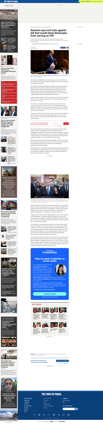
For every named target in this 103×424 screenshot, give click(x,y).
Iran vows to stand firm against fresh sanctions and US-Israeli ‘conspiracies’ (8, 214)
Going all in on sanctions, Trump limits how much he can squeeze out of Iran (11, 236)
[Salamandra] (62, 421)
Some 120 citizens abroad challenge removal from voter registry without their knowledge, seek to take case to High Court (9, 405)
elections (38, 355)
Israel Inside (26, 402)
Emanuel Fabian (4, 28)
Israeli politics (33, 355)
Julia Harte (10, 246)
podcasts (26, 409)
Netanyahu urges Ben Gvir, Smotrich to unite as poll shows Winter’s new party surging (45, 316)
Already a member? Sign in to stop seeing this (50, 296)
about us (45, 402)
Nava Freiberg (8, 239)
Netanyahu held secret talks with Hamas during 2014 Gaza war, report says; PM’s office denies (12, 159)
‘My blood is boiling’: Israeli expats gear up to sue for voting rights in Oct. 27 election (9, 397)
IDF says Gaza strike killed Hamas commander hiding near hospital (8, 71)
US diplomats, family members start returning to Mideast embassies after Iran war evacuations (12, 251)
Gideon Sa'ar (43, 355)
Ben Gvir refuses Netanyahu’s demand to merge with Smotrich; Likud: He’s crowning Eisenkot (62, 316)
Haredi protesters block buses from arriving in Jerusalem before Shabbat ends (9, 90)
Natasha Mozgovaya (9, 401)
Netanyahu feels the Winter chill (54, 329)
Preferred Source (55, 43)
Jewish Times (27, 400)
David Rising (15, 232)
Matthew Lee (10, 254)
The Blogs (26, 407)
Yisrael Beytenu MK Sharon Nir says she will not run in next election (9, 84)
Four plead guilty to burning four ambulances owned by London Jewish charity (9, 324)
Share (64, 47)
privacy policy (46, 400)
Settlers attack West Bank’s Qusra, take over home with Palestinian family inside (8, 24)
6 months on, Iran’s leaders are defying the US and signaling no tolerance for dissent (12, 228)
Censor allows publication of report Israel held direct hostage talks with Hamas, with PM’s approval (12, 150)
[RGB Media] (52, 421)
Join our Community (86, 1)
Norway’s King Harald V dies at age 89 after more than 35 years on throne (62, 330)
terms (64, 125)
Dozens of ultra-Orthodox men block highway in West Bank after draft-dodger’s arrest (8, 286)
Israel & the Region (28, 398)
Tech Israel (26, 404)
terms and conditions (47, 398)
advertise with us (47, 404)
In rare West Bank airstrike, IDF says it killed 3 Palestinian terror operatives (12, 40)
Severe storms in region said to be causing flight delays (8, 102)
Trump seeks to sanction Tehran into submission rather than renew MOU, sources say (45, 330)
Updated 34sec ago (8, 66)
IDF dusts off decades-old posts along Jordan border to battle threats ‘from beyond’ (9, 184)
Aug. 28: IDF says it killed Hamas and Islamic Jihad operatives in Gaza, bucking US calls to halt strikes (12, 141)
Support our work (50, 294)
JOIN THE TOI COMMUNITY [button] (62, 360)
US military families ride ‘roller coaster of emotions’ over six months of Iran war (12, 243)
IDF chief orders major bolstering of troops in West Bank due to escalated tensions (12, 47)
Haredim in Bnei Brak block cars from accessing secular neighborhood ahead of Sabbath (8, 272)
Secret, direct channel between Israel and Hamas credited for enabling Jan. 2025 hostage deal (54, 316)
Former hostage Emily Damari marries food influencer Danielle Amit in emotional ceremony (36, 331)
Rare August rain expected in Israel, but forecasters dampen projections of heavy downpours (8, 364)
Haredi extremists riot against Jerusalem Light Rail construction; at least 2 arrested (9, 292)
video (25, 411)
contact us (45, 407)
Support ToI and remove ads (96, 1)
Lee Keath (9, 232)
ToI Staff (33, 47)
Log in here (66, 363)
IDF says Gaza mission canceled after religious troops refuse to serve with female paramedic (36, 316)
